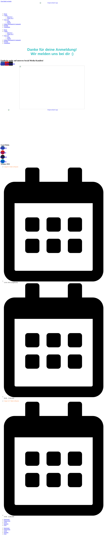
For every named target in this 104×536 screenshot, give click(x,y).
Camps (5, 15)
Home (5, 14)
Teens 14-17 (10, 18)
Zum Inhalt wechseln (6, 1)
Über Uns (6, 19)
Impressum (7, 519)
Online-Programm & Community (12, 24)
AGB (5, 522)
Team (8, 21)
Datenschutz (7, 521)
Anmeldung (7, 27)
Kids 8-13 (9, 17)
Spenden (6, 524)
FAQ (5, 525)
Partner (9, 22)
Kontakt (6, 25)
